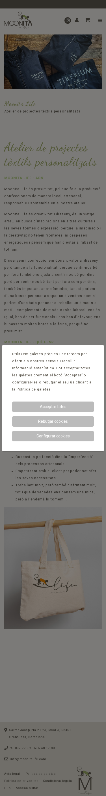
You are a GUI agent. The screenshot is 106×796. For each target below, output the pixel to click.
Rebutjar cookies (53, 421)
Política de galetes (34, 389)
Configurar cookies (53, 436)
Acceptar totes (53, 406)
